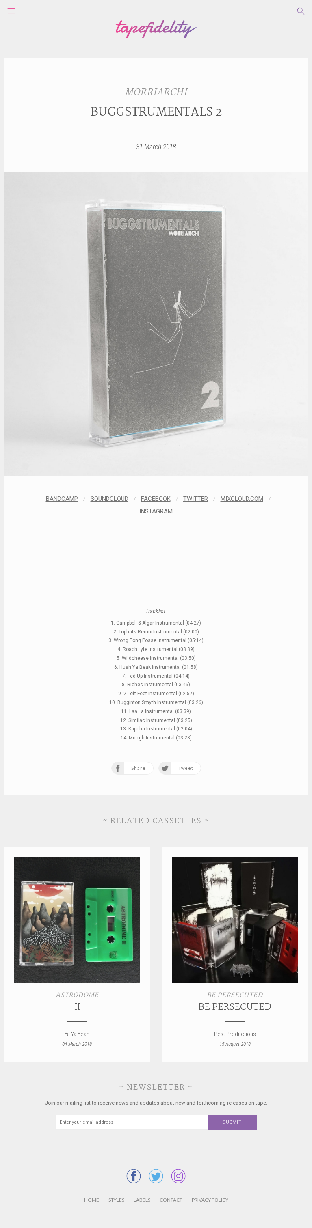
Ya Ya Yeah (77, 1034)
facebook (156, 498)
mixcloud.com (242, 498)
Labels (142, 1200)
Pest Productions (235, 1034)
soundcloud (109, 498)
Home (91, 1200)
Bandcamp (62, 498)
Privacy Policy (210, 1200)
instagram (156, 511)
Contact (171, 1200)
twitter (195, 498)
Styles (116, 1200)
